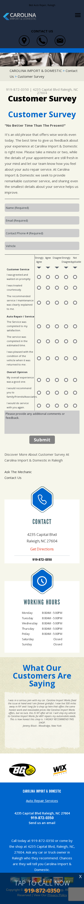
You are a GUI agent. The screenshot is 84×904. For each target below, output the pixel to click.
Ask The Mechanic (18, 472)
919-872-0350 (17, 89)
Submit (42, 440)
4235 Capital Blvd (46, 89)
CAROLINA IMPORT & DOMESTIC (36, 70)
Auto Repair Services (42, 800)
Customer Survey (31, 76)
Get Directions (42, 549)
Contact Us (13, 477)
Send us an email (42, 823)
